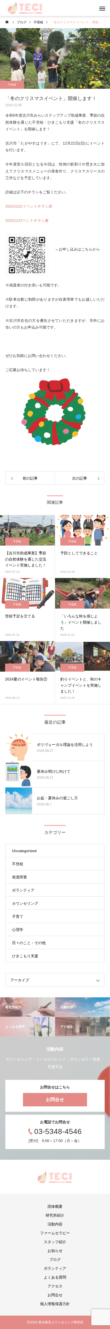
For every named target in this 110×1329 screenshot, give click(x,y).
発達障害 (19, 877)
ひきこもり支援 (25, 956)
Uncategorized (24, 851)
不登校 (12, 84)
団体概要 (55, 1206)
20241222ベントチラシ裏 (27, 220)
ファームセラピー (55, 1233)
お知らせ (55, 1251)
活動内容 (55, 1224)
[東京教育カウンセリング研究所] (25, 8)
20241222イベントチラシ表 (28, 206)
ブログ (55, 1259)
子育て (17, 916)
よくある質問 (55, 1277)
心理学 (17, 929)
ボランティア (23, 890)
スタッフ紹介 (55, 1242)
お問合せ (55, 1099)
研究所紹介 (55, 1215)
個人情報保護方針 (55, 1304)
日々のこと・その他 (29, 943)
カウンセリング (25, 903)
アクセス (55, 1286)
